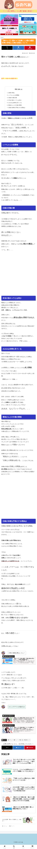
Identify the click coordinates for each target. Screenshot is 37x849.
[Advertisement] (18, 276)
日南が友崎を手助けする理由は (16, 107)
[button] (33, 459)
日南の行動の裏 (12, 97)
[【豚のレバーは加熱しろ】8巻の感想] (9, 30)
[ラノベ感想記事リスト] (9, 19)
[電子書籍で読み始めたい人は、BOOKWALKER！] (28, 30)
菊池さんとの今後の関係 (15, 105)
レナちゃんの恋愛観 (13, 95)
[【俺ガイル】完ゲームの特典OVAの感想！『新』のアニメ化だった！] (28, 19)
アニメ (11, 740)
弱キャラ (28, 740)
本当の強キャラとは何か (15, 100)
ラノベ (4, 740)
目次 (16, 89)
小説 (22, 740)
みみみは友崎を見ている (15, 102)
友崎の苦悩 (11, 92)
